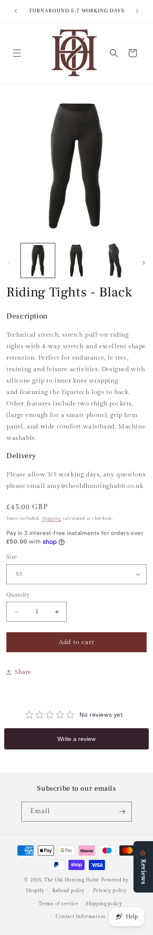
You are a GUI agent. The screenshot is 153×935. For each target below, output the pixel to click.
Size (11, 557)
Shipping (51, 518)
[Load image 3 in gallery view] (115, 260)
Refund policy (68, 890)
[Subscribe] (122, 812)
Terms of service (58, 904)
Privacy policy (110, 890)
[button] (17, 53)
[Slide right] (143, 262)
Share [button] (23, 672)
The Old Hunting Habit (72, 880)
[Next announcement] (137, 11)
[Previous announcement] (15, 11)
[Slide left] (9, 262)
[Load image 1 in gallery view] (38, 260)
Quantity (18, 594)
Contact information (80, 916)
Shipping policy (104, 904)
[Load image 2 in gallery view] (76, 260)
